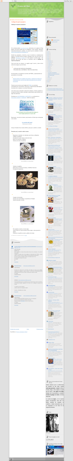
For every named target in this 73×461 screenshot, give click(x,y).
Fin (48, 261)
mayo (49, 68)
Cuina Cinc (50, 206)
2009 (48, 58)
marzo (49, 71)
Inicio (28, 329)
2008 (48, 59)
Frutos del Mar (24, 6)
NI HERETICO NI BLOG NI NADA (53, 230)
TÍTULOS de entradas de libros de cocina (55, 88)
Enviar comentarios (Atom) (21, 331)
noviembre (50, 62)
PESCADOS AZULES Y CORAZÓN (18, 97)
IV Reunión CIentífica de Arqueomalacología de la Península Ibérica (58, 116)
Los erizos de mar (24, 48)
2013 (48, 53)
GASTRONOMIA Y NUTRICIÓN (24, 96)
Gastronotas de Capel (52, 276)
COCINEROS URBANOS (52, 176)
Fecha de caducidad (57, 167)
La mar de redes (51, 292)
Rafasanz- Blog (51, 342)
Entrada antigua (40, 329)
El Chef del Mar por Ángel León (54, 257)
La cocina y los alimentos (52, 72)
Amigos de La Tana (51, 102)
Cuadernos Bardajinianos (53, 184)
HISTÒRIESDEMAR (51, 285)
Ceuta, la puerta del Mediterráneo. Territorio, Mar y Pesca (57, 157)
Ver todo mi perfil (54, 41)
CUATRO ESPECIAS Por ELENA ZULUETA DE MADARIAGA (25, 246)
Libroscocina (50, 321)
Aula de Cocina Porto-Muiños (53, 128)
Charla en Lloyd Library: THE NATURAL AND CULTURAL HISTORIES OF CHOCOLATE (54, 251)
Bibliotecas (55, 311)
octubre (49, 63)
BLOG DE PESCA (51, 154)
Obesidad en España (20, 57)
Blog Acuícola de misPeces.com (54, 145)
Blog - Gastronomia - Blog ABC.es (54, 137)
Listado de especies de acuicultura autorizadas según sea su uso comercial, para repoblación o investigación (55, 147)
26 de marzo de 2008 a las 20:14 (29, 265)
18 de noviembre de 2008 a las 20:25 (29, 295)
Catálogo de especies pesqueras (18, 22)
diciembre (50, 60)
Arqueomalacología (52, 114)
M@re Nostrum (51, 329)
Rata (49, 76)
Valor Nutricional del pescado (53, 293)
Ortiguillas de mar (51, 339)
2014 (48, 51)
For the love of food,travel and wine (55, 267)
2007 (48, 80)
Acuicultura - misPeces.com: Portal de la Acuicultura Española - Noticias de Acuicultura (55, 98)
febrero (49, 77)
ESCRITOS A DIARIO (52, 260)
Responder (16, 276)
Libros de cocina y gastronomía (54, 310)
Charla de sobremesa (52, 166)
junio (49, 67)
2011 (48, 55)
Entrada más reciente (14, 329)
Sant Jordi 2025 (51, 286)
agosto (49, 66)
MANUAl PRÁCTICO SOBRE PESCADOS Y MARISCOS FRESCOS (27, 78)
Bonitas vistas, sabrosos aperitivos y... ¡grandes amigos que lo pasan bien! (58, 105)
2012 (48, 54)
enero (49, 79)
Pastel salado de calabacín (58, 268)
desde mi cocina (51, 229)
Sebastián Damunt (17, 265)
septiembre (50, 64)
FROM (30, 85)
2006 (48, 81)
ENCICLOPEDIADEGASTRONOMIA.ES (19, 52)
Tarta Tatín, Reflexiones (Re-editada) (54, 351)
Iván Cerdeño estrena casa (52, 138)
